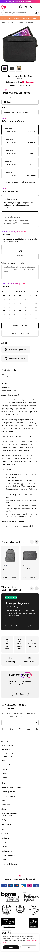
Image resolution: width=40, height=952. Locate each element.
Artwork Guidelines (16, 239)
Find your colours (7, 820)
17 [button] (20, 307)
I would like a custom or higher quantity (20, 182)
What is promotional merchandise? (9, 814)
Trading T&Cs (6, 838)
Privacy (4, 842)
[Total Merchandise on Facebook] (2, 729)
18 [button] (25, 307)
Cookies (4, 860)
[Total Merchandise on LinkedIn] (37, 729)
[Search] (36, 13)
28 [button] (4, 315)
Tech (12, 22)
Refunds (4, 847)
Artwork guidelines (8, 792)
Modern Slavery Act (8, 855)
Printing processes (8, 796)
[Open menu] (37, 7)
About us (4, 741)
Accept (11, 947)
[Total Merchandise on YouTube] (28, 729)
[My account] (26, 7)
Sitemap (4, 809)
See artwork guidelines (18, 349)
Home (4, 22)
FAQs (3, 800)
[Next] (37, 542)
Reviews (4, 769)
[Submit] (36, 722)
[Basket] (31, 7)
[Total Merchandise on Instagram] (11, 729)
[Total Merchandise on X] (20, 729)
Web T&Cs (5, 834)
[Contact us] (21, 7)
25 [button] (25, 311)
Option (4, 108)
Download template (17, 358)
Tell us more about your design (12, 263)
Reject (29, 947)
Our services (6, 824)
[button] (20, 12)
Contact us (26, 85)
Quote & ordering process (11, 787)
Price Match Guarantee (9, 864)
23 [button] (14, 311)
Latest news (5, 805)
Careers (4, 773)
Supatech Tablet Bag (25, 22)
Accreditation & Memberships (7, 755)
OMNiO (4, 760)
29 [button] (9, 315)
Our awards (5, 749)
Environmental (6, 851)
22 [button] (9, 311)
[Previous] (32, 542)
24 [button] (20, 311)
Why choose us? (7, 745)
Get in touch (20, 694)
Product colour (7, 97)
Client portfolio (7, 765)
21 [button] (4, 311)
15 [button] (9, 307)
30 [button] (14, 315)
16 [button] (14, 307)
